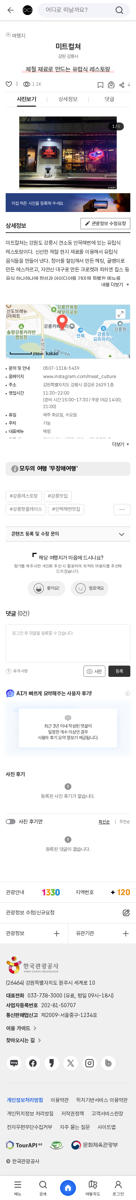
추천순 (124, 821)
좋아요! (53, 588)
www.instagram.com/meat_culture (79, 376)
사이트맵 (106, 1127)
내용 (112, 285)
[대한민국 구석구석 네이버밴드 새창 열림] (108, 1063)
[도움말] (9, 671)
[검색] (119, 10)
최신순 (104, 821)
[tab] (18, 1188)
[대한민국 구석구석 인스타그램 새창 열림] (89, 1063)
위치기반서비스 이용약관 (102, 1100)
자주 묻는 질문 (75, 1127)
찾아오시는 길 (20, 1040)
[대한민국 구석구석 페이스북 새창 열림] (33, 1063)
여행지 (18, 36)
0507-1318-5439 (61, 368)
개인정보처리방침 (25, 1100)
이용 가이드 (18, 1028)
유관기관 (85, 933)
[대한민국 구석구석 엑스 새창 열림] (71, 1063)
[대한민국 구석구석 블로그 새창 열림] (14, 1063)
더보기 (122, 509)
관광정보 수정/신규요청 (30, 912)
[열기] (121, 534)
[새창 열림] (24, 1145)
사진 (97, 671)
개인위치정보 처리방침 (30, 1114)
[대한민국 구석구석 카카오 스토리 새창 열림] (52, 1063)
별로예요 (96, 588)
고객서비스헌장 (107, 1114)
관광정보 (15, 933)
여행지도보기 (120, 314)
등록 (119, 671)
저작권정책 (72, 1114)
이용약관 (60, 1100)
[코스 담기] (108, 84)
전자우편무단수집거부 (29, 1127)
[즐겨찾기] (98, 85)
